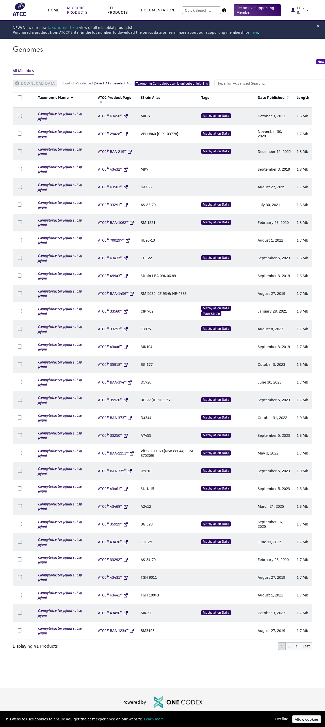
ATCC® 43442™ (110, 595)
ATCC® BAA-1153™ (113, 453)
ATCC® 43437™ (110, 258)
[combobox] (201, 10)
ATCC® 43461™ (110, 488)
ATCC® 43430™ (110, 541)
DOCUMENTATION (157, 10)
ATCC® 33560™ (110, 311)
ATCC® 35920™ (110, 399)
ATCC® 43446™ (110, 346)
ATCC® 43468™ (110, 506)
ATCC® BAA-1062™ (113, 222)
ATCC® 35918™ (110, 364)
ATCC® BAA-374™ (112, 382)
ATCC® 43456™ (110, 612)
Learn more (153, 719)
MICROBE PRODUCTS (77, 10)
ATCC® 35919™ (110, 524)
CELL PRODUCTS (117, 10)
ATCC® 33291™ (110, 204)
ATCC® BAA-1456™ (113, 293)
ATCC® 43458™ (110, 116)
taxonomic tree (62, 27)
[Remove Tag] (207, 83)
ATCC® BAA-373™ (112, 417)
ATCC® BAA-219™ (112, 151)
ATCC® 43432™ (110, 169)
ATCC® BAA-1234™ (113, 630)
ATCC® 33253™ (110, 328)
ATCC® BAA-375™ (112, 470)
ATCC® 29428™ (110, 133)
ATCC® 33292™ (110, 559)
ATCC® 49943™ (110, 275)
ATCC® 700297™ (111, 240)
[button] (257, 10)
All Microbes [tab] (23, 70)
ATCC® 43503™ (110, 187)
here (254, 32)
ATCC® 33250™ (110, 435)
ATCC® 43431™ (110, 577)
